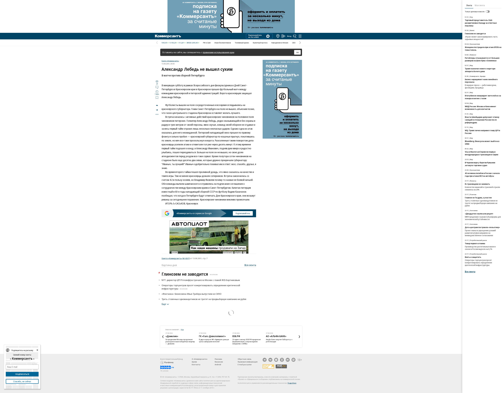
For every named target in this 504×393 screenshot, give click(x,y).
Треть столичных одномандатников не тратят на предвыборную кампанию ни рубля (204, 299)
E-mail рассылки (244, 364)
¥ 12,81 (181, 42)
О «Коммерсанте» (200, 359)
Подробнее (292, 383)
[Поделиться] (157, 105)
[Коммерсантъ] (168, 36)
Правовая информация (248, 362)
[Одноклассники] (282, 360)
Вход (289, 36)
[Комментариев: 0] (157, 87)
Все (182, 330)
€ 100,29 (173, 42)
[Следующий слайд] (299, 336)
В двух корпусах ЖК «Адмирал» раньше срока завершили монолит (214, 340)
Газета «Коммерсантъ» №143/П (176, 258)
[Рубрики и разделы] (300, 36)
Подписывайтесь (242, 213)
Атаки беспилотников (222, 42)
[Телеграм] (265, 360)
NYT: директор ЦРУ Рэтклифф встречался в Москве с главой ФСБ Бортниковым (201, 280)
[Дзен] (276, 360)
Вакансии (219, 362)
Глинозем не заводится (190, 274)
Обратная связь (244, 359)
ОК (297, 52)
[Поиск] (295, 36)
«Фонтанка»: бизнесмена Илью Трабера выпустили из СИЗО (191, 293)
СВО (293, 42)
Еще (164, 304)
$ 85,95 (164, 42)
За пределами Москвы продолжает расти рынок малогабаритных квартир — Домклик (180, 341)
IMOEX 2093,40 (192, 42)
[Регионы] (278, 36)
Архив (194, 362)
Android (218, 364)
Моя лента (480, 5)
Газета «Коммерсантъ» (170, 61)
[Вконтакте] (270, 360)
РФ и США (207, 42)
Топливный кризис (242, 42)
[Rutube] (288, 360)
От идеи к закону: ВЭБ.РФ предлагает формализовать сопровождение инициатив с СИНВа (246, 341)
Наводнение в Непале (279, 42)
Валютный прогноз (260, 42)
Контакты (196, 364)
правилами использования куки (218, 52)
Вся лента (250, 265)
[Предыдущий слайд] (163, 336)
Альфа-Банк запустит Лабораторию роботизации (279, 340)
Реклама (218, 359)
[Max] (293, 360)
